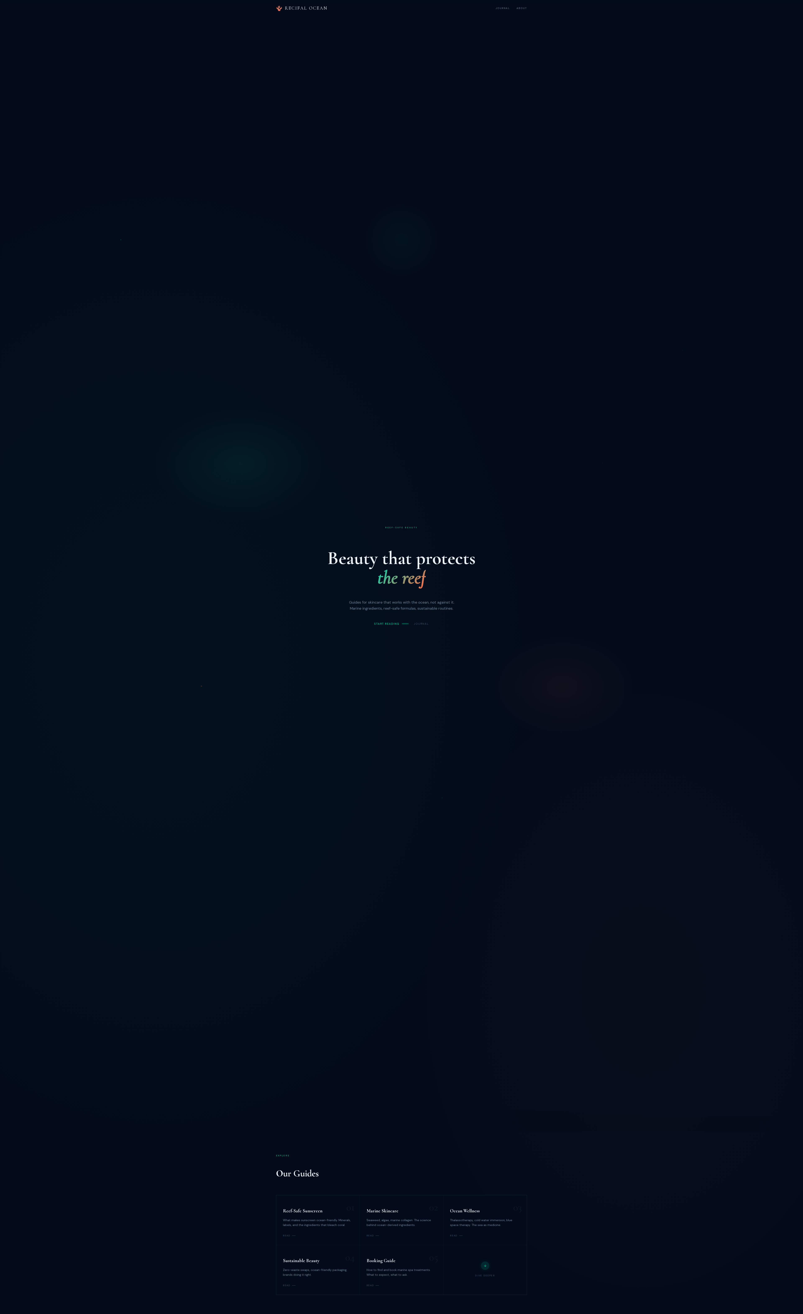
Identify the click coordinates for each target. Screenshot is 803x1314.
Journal (503, 8)
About (522, 8)
